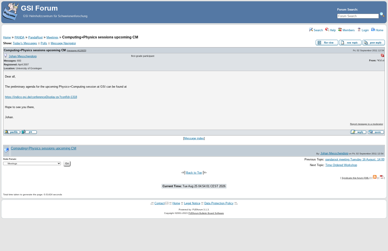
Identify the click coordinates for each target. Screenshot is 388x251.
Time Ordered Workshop (341, 165)
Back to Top (194, 172)
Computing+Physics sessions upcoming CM (35, 50)
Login (365, 30)
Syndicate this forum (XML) (356, 178)
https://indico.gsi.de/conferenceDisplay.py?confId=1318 (41, 97)
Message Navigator (63, 43)
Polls (44, 43)
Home (379, 30)
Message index (194, 138)
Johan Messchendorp (23, 56)
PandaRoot (35, 37)
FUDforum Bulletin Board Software (206, 213)
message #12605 (76, 50)
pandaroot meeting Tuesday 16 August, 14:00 (354, 159)
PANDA (19, 37)
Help (332, 30)
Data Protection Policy (219, 203)
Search (318, 30)
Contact (159, 203)
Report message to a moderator (366, 124)
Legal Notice (192, 203)
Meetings (52, 37)
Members (348, 30)
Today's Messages (25, 43)
